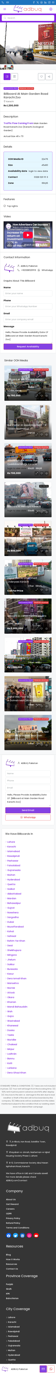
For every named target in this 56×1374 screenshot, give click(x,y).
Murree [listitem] (11, 987)
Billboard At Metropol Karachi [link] (24, 506)
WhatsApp (47, 270)
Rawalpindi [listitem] (13, 856)
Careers (10, 1208)
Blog (8, 1254)
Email (7, 313)
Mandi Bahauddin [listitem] (17, 1006)
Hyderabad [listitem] (13, 879)
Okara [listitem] (10, 997)
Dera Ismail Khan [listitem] (16, 978)
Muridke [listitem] (11, 1039)
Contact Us (12, 1268)
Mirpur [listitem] (10, 1049)
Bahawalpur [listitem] (14, 903)
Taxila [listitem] (10, 1034)
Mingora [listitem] (12, 954)
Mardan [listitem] (11, 898)
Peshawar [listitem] (12, 860)
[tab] (7, 76)
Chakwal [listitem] (12, 1044)
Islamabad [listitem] (13, 851)
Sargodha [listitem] (13, 917)
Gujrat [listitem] (11, 907)
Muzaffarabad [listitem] (15, 926)
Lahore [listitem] (11, 841)
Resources (11, 1264)
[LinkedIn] (22, 1236)
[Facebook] (8, 1236)
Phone (7, 300)
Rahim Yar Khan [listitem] (16, 940)
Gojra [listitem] (10, 1016)
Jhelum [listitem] (11, 959)
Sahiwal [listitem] (11, 936)
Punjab (9, 1284)
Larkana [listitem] (12, 1067)
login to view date (38, 171)
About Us (11, 1199)
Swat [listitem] (10, 945)
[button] (41, 76)
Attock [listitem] (11, 992)
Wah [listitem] (9, 1011)
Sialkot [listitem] (11, 889)
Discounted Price (11, 88)
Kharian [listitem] (11, 1002)
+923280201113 (28, 270)
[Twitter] (15, 1236)
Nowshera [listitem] (13, 912)
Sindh (9, 1289)
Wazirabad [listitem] (13, 1020)
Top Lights (12, 206)
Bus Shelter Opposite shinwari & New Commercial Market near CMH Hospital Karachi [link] (28, 735)
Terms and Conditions (17, 1227)
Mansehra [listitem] (13, 983)
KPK (8, 1293)
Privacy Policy (13, 1218)
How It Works (13, 1259)
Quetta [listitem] (11, 884)
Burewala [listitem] (12, 969)
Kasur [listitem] (10, 973)
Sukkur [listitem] (11, 964)
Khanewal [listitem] (12, 1025)
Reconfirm (44, 486)
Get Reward (12, 1204)
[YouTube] (36, 1236)
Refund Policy (13, 1223)
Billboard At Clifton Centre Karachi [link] (26, 616)
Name (7, 287)
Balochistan (12, 1298)
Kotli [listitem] (9, 1063)
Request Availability (28, 346)
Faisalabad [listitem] (13, 865)
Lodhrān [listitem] (12, 1053)
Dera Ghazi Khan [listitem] (16, 1072)
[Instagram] (29, 1236)
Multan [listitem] (11, 874)
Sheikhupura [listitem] (14, 950)
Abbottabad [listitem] (14, 893)
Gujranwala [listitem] (14, 870)
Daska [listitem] (11, 1030)
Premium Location (26, 88)
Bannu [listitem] (11, 1058)
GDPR (9, 1213)
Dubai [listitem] (10, 921)
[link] (28, 499)
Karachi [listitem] (11, 846)
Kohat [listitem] (10, 931)
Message (9, 326)
